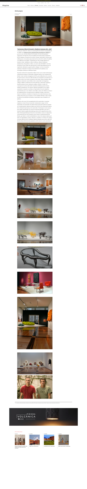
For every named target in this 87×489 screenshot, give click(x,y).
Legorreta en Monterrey (33, 446)
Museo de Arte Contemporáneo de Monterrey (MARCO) (37, 52)
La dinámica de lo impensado (49, 446)
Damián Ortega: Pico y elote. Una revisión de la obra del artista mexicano (21, 447)
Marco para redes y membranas (64, 446)
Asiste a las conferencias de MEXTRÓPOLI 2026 (44, 0)
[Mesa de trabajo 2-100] (43, 425)
